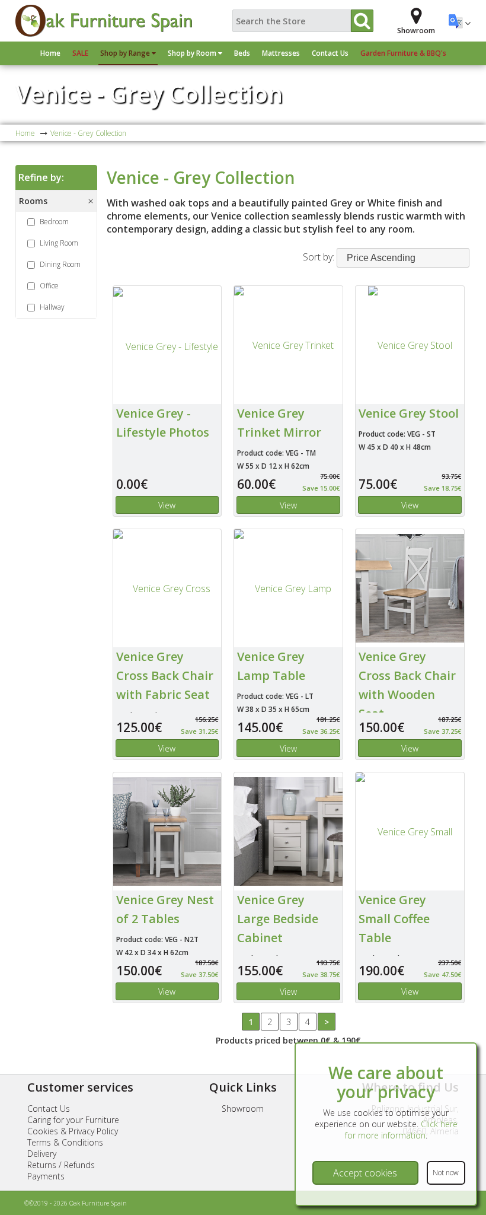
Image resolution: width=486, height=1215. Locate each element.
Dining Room (60, 264)
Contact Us (330, 53)
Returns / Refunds (61, 1165)
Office (49, 286)
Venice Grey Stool (409, 413)
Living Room (59, 243)
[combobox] (403, 258)
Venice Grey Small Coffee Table (394, 919)
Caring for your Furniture (73, 1119)
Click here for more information (401, 1129)
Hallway (52, 307)
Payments (46, 1176)
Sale (80, 53)
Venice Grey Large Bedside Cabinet (277, 919)
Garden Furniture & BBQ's (403, 53)
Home (50, 53)
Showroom (243, 1108)
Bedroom (54, 222)
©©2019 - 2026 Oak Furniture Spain (75, 1203)
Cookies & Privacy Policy (72, 1131)
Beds (242, 53)
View (166, 505)
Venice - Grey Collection (149, 93)
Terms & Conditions (65, 1142)
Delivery (41, 1153)
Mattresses (281, 53)
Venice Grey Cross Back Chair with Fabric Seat (164, 675)
